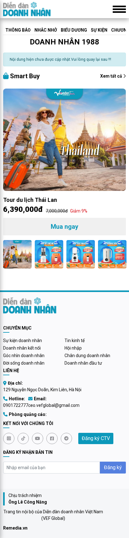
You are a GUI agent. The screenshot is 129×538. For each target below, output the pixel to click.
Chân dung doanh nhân (87, 355)
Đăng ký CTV (96, 438)
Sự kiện (99, 30)
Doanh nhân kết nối (22, 348)
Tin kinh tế (74, 340)
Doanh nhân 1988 (64, 42)
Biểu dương (74, 30)
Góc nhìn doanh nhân (23, 355)
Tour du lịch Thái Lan (30, 200)
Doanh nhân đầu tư (83, 363)
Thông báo (18, 30)
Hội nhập (73, 348)
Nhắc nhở (45, 30)
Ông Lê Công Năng (27, 502)
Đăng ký (113, 467)
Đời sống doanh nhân (23, 363)
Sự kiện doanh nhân (22, 340)
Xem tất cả (111, 76)
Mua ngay (64, 226)
